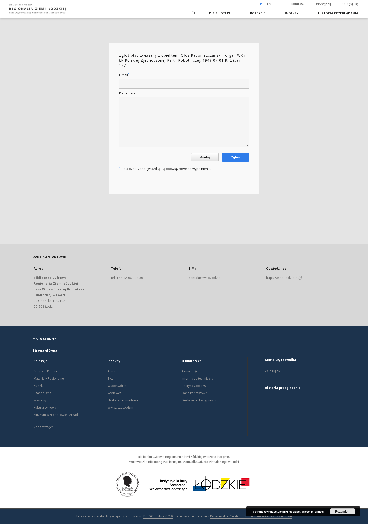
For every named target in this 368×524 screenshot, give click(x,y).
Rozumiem (342, 511)
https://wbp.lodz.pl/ (281, 278)
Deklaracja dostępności (199, 400)
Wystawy (40, 400)
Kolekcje (257, 13)
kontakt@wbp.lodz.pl (205, 278)
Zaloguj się (350, 4)
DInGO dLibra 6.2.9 (158, 516)
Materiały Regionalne (49, 378)
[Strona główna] (193, 10)
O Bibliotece (220, 13)
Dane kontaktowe (194, 393)
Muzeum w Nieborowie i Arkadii (56, 415)
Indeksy (292, 13)
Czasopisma (43, 393)
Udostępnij (323, 4)
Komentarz (128, 93)
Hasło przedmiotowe (123, 400)
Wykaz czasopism (120, 407)
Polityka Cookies (194, 386)
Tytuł (111, 378)
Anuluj (205, 157)
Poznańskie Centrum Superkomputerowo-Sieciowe (251, 516)
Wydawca (114, 393)
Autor (112, 371)
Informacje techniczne (198, 378)
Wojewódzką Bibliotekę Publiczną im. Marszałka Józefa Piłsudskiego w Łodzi (184, 462)
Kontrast (297, 4)
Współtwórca (117, 386)
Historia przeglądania (338, 13)
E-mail (124, 75)
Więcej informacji (313, 511)
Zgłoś (235, 157)
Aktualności (190, 371)
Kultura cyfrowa (45, 407)
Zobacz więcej (44, 427)
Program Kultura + (47, 371)
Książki (38, 386)
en (269, 4)
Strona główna (45, 350)
